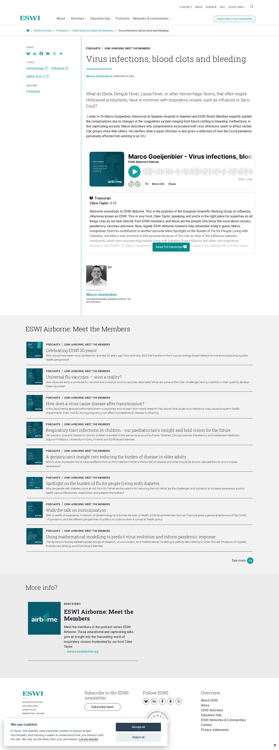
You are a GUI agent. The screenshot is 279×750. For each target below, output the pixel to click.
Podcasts (122, 18)
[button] (275, 745)
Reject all (138, 737)
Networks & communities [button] (151, 18)
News (199, 7)
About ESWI (209, 700)
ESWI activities (43, 30)
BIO (110, 267)
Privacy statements (215, 730)
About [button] (61, 18)
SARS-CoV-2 (35, 77)
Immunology (35, 68)
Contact (186, 7)
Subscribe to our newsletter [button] (234, 18)
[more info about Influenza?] (66, 68)
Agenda (211, 7)
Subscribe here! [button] (102, 707)
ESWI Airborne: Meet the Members (93, 30)
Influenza (57, 68)
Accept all (138, 727)
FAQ (222, 7)
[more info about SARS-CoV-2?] (47, 76)
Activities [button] (77, 18)
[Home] (31, 15)
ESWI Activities (212, 710)
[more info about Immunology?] (46, 68)
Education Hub (211, 715)
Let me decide (88, 739)
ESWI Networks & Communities (223, 720)
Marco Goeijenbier (99, 76)
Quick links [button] (236, 7)
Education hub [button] (100, 18)
